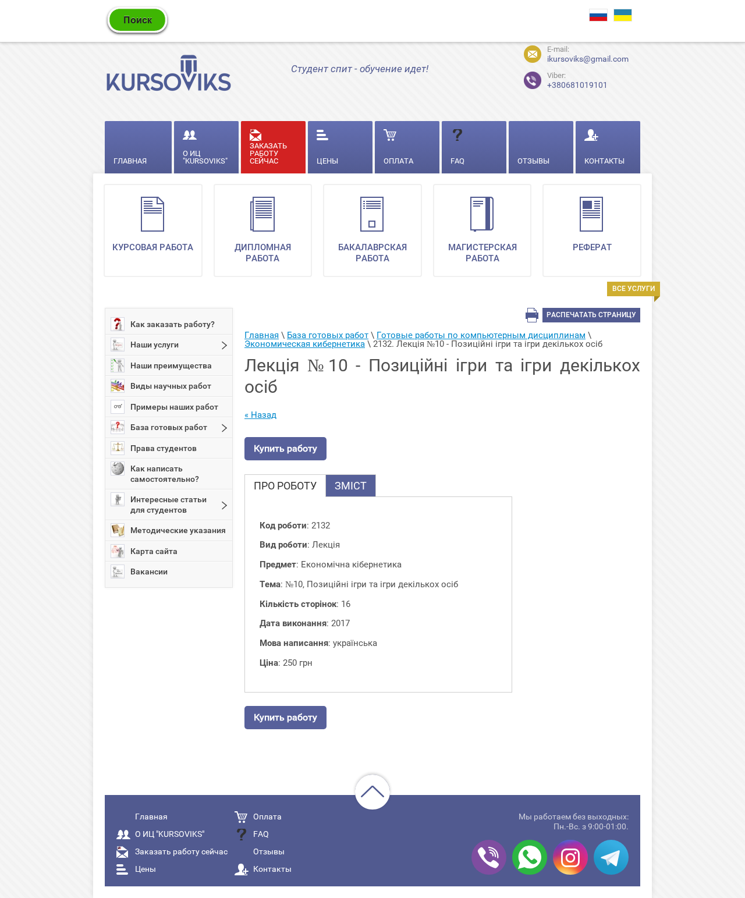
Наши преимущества (171, 365)
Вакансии (149, 571)
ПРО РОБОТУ (285, 486)
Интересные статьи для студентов (168, 504)
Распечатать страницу (591, 315)
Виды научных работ (170, 386)
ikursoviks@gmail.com (588, 58)
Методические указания (178, 530)
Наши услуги (154, 344)
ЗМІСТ (351, 486)
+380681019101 (567, 79)
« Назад (260, 415)
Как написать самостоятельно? (164, 474)
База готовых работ (168, 427)
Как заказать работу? (172, 324)
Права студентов (163, 448)
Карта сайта (154, 551)
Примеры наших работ (174, 406)
